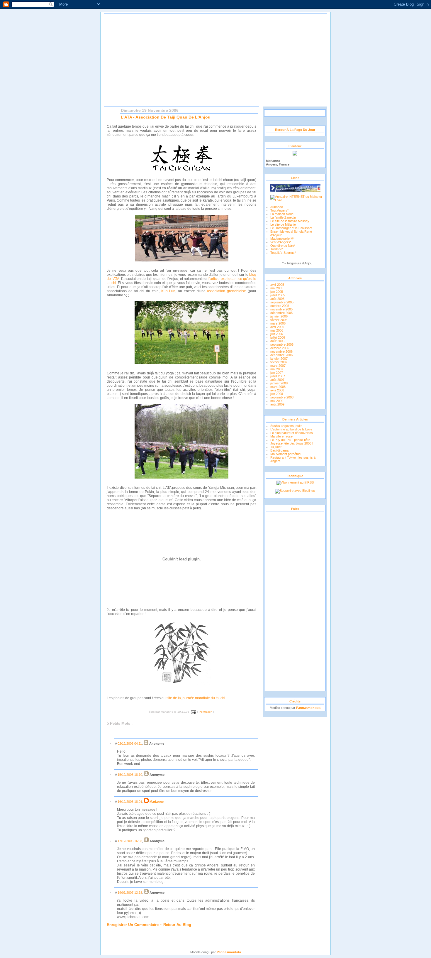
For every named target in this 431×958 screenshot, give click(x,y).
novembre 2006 (281, 351)
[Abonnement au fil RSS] (295, 482)
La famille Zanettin (283, 217)
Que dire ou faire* (282, 245)
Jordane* (276, 249)
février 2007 (278, 362)
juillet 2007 (277, 376)
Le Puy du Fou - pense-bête (290, 440)
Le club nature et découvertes (291, 433)
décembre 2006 (281, 355)
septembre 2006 (281, 344)
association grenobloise (226, 291)
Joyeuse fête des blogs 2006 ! (291, 443)
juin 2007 (276, 372)
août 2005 (277, 298)
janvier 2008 (279, 383)
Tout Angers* (279, 210)
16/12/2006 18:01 (130, 801)
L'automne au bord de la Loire (291, 429)
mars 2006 (278, 323)
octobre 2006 (279, 348)
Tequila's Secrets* (283, 252)
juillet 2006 (277, 337)
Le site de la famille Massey (289, 221)
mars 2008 (278, 386)
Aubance (276, 207)
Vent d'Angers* (280, 242)
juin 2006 (276, 334)
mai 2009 (276, 401)
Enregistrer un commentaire (133, 924)
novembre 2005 (281, 309)
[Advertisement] (295, 601)
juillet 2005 (277, 295)
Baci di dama (279, 450)
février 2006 (278, 320)
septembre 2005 (281, 302)
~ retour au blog (175, 924)
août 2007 (277, 379)
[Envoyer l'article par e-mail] (192, 711)
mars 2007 (278, 365)
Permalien (205, 711)
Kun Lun (168, 291)
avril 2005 (277, 284)
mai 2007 (276, 369)
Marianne (157, 801)
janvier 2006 (279, 316)
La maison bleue (281, 214)
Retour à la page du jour (295, 129)
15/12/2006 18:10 (130, 774)
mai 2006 (276, 330)
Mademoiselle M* (282, 238)
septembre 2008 (281, 397)
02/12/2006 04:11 (130, 743)
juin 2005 (276, 291)
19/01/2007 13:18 (130, 892)
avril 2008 (277, 390)
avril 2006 (277, 327)
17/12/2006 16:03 (130, 841)
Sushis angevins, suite (286, 426)
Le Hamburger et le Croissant (291, 228)
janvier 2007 (279, 358)
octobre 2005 (279, 305)
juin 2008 (276, 394)
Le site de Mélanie (283, 224)
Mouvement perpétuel (285, 454)
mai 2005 (276, 288)
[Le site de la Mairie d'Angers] (295, 186)
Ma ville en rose (281, 436)
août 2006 (277, 341)
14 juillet (275, 447)
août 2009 (277, 404)
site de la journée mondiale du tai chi (196, 698)
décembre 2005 (281, 313)
